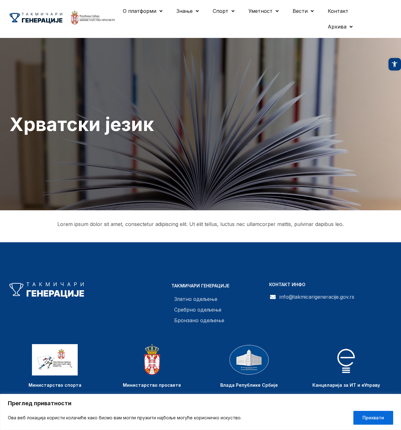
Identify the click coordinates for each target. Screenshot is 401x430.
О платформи (139, 11)
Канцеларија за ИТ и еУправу (346, 385)
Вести (300, 11)
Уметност (260, 11)
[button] (394, 64)
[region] (200, 412)
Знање (184, 11)
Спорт (220, 11)
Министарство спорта (55, 385)
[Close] (394, 399)
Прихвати (373, 417)
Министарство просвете (152, 385)
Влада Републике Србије (249, 385)
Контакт (338, 11)
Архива (337, 27)
